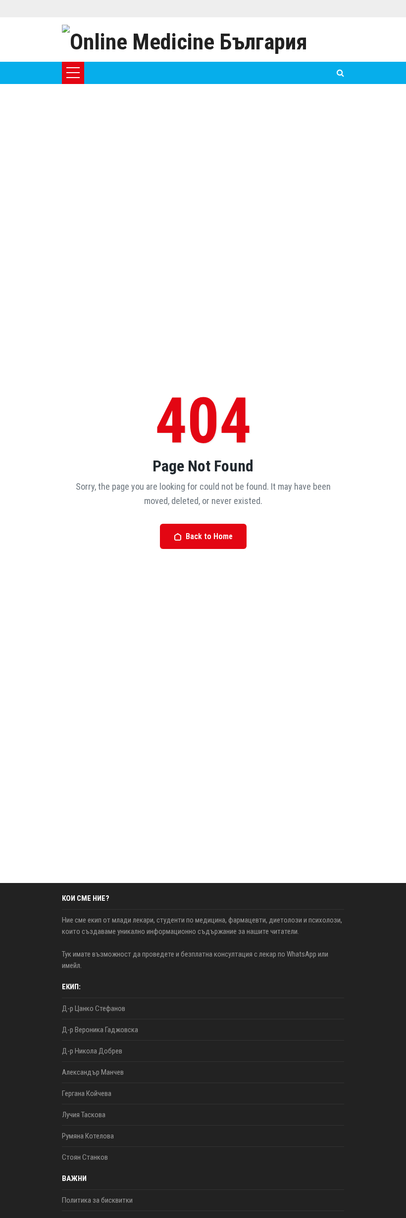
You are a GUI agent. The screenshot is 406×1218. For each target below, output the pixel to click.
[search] (340, 73)
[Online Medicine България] (184, 39)
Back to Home (209, 536)
